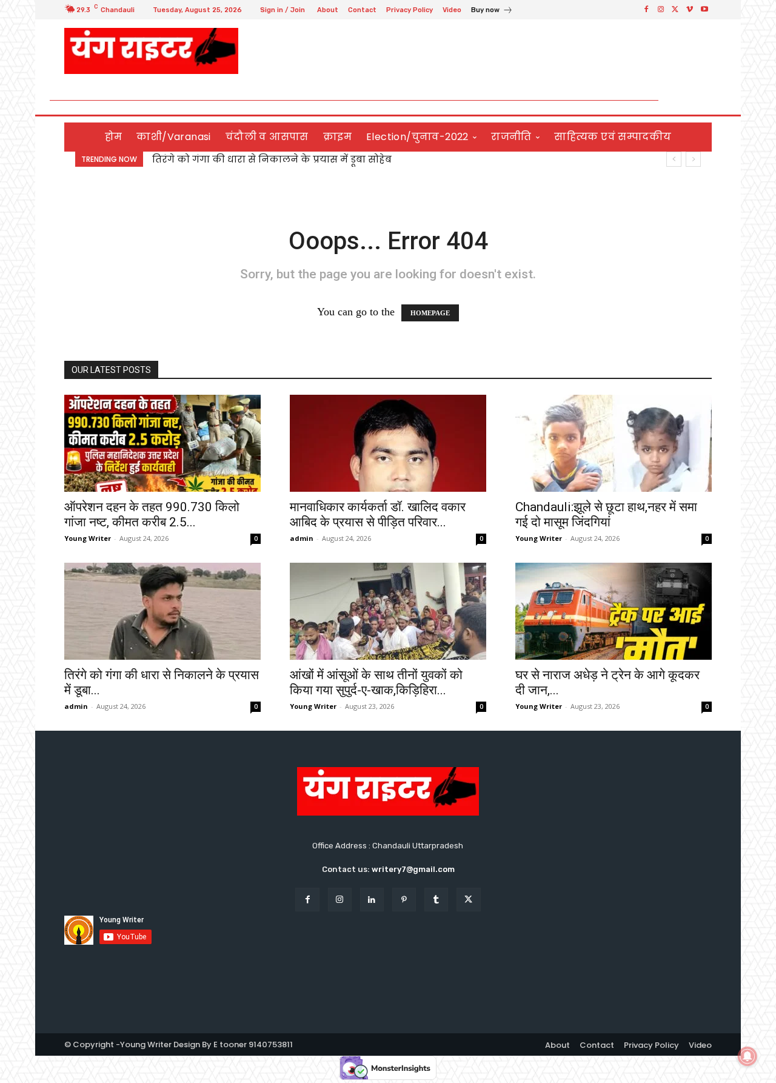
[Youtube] (704, 9)
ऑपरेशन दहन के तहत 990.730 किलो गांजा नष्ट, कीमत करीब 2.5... (151, 514)
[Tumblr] (436, 899)
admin (301, 538)
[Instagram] (661, 9)
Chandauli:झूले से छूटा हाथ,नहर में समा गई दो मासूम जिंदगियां (606, 514)
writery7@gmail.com (413, 869)
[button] (697, 100)
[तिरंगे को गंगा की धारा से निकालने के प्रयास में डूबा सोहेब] (162, 611)
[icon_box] (492, 11)
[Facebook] (646, 9)
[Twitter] (675, 9)
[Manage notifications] (747, 1056)
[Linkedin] (372, 899)
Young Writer (87, 538)
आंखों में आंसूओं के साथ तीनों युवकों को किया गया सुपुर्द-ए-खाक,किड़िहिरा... (376, 682)
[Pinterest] (404, 899)
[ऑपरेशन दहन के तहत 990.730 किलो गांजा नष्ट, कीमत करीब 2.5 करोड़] (162, 443)
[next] (693, 159)
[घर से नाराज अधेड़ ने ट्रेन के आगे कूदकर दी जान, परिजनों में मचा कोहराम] (613, 611)
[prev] (673, 159)
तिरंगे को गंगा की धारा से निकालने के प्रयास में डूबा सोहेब (272, 159)
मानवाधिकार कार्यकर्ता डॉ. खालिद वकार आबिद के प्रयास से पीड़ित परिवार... (378, 514)
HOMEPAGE (430, 313)
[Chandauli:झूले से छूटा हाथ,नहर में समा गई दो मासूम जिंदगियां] (613, 443)
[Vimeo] (690, 9)
